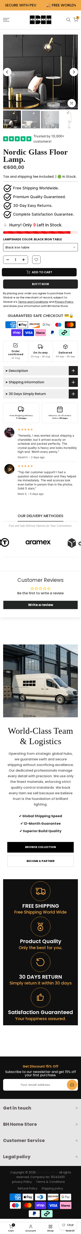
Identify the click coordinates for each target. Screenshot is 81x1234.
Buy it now (40, 284)
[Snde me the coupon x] (72, 1085)
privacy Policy (22, 1182)
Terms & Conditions (50, 1182)
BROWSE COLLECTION (40, 847)
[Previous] (7, 72)
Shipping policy (52, 1188)
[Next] (74, 72)
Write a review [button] (40, 604)
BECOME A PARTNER (41, 861)
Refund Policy (27, 1188)
